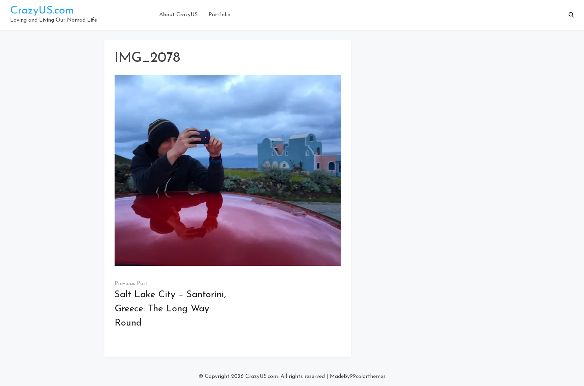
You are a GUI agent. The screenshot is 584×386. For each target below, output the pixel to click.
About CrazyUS (178, 15)
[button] (571, 15)
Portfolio (219, 15)
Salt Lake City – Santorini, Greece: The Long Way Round (170, 309)
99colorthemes (368, 376)
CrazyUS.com (42, 10)
